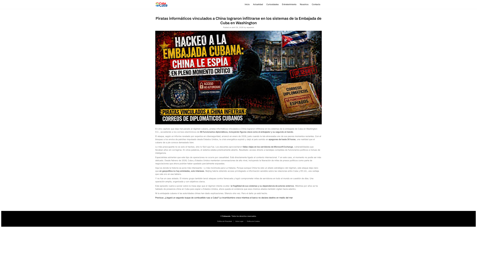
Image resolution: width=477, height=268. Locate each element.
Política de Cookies (253, 221)
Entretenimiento (289, 4)
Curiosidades (272, 4)
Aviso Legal (239, 221)
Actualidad (258, 4)
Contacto (316, 4)
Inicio (247, 4)
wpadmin (250, 27)
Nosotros (304, 4)
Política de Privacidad (224, 221)
